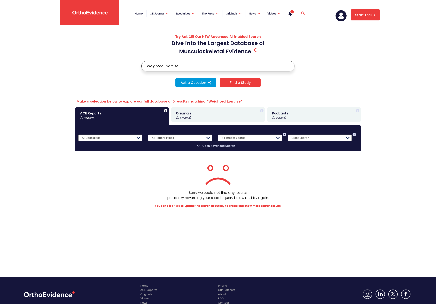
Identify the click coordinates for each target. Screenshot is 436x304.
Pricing (222, 286)
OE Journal (157, 13)
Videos (144, 298)
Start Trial (363, 15)
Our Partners (226, 290)
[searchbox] (218, 66)
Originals (146, 294)
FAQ (221, 298)
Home (139, 13)
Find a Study (240, 82)
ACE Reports (148, 290)
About (222, 294)
